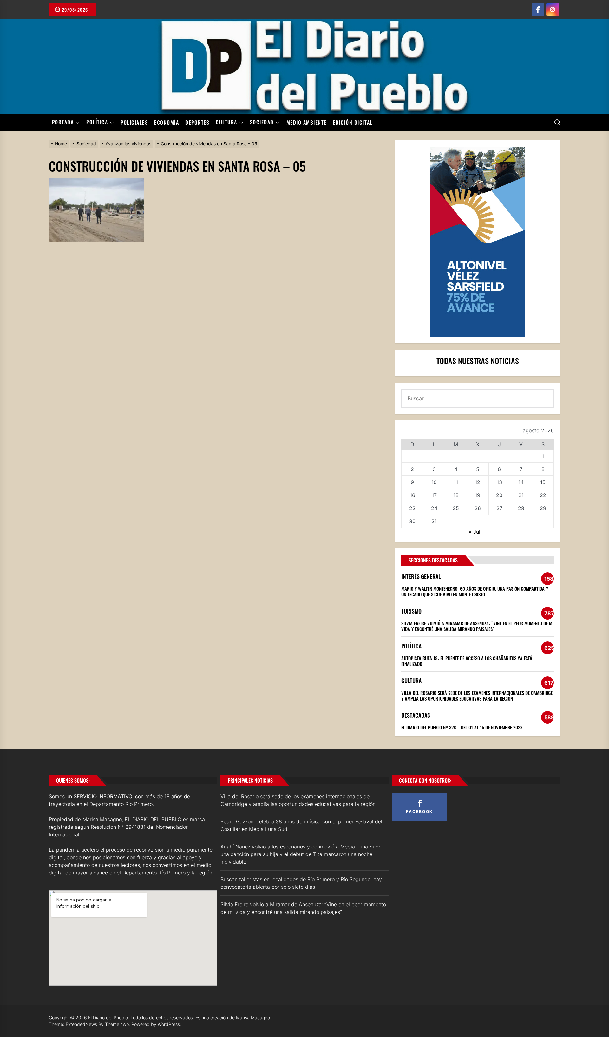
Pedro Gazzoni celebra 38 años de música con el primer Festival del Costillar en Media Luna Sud (301, 825)
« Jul (474, 531)
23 (412, 508)
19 (477, 495)
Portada (63, 122)
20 (499, 495)
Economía (166, 122)
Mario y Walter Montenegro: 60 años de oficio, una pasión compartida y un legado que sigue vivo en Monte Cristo (474, 591)
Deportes (197, 122)
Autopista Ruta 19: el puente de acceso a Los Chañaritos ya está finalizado (466, 661)
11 (456, 482)
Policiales (134, 122)
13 (499, 482)
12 (477, 482)
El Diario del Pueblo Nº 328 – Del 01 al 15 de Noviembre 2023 (461, 727)
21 (521, 495)
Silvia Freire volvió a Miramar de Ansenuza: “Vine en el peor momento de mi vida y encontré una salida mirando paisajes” (477, 626)
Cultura (226, 122)
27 (499, 508)
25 (456, 508)
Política (97, 122)
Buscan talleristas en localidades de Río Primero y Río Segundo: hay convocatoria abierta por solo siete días (301, 883)
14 (521, 482)
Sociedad (262, 122)
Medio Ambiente (306, 122)
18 (456, 495)
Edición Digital (353, 122)
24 (434, 508)
